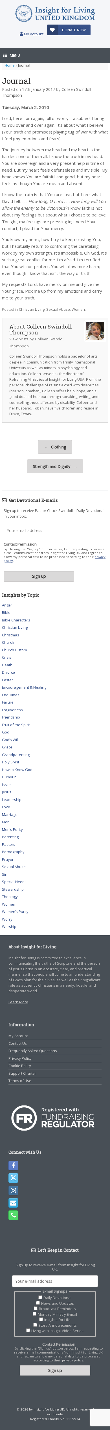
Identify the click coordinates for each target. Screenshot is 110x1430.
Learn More (18, 1001)
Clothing (55, 447)
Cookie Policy (19, 1065)
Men (6, 821)
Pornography (13, 851)
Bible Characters (16, 620)
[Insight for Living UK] (55, 13)
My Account (33, 33)
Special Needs (14, 881)
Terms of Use (19, 1080)
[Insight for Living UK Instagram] (13, 1190)
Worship (9, 926)
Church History (14, 649)
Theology (10, 896)
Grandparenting (16, 754)
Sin (4, 874)
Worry (7, 919)
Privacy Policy (20, 1058)
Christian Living (32, 309)
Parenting (10, 836)
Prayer (8, 859)
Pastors (8, 844)
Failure (8, 702)
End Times (10, 694)
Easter (7, 679)
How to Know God (17, 769)
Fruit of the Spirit (16, 724)
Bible (6, 612)
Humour (9, 776)
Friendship (11, 717)
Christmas (10, 635)
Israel (7, 784)
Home (10, 65)
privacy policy (72, 1360)
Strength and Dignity (55, 466)
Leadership (11, 799)
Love (6, 806)
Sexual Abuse (58, 309)
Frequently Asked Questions (32, 1050)
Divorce (8, 672)
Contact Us (17, 1043)
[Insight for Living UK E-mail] (13, 1203)
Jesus (6, 791)
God (5, 732)
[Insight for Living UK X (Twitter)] (13, 1178)
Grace (7, 747)
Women (78, 309)
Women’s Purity (15, 911)
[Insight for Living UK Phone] (13, 1215)
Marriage (9, 814)
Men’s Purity (12, 829)
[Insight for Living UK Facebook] (13, 1165)
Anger (7, 605)
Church (8, 642)
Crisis (6, 657)
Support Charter (22, 1073)
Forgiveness (12, 709)
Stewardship (13, 889)
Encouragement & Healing (24, 687)
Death (7, 664)
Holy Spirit (10, 762)
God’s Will (10, 739)
